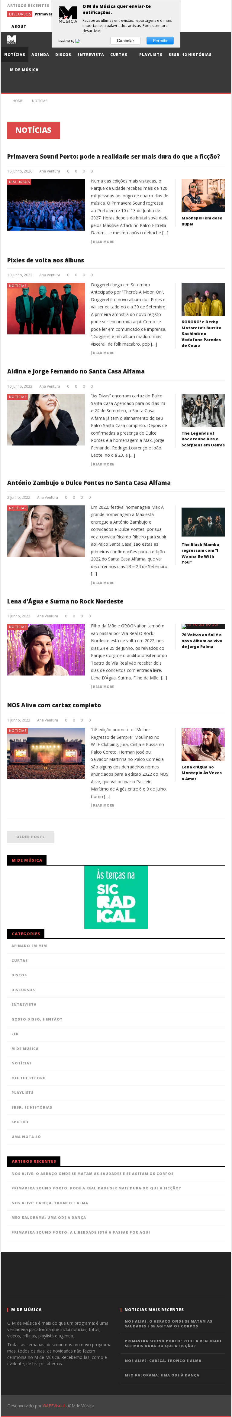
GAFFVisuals (55, 1406)
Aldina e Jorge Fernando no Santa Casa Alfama (76, 371)
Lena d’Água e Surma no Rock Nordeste (65, 601)
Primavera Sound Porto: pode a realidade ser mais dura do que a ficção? (113, 156)
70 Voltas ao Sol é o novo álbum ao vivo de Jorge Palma (202, 640)
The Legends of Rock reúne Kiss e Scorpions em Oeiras (203, 439)
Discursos (20, 14)
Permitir (160, 40)
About (19, 26)
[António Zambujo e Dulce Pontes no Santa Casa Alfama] (46, 531)
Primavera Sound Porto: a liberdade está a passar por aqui (80, 1232)
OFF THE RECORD (28, 1078)
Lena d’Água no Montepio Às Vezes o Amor (202, 772)
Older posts (30, 836)
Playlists (150, 54)
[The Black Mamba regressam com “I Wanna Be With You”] (203, 522)
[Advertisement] (116, 1273)
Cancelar (125, 40)
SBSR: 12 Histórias (190, 54)
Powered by (66, 41)
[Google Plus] (196, 26)
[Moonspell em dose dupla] (203, 195)
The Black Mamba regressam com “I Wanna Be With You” (200, 553)
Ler (15, 1033)
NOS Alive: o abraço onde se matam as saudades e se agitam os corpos (92, 1173)
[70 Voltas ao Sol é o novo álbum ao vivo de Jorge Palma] (203, 626)
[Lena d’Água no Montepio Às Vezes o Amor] (203, 744)
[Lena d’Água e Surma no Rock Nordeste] (46, 650)
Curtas (118, 54)
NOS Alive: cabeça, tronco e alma (49, 1203)
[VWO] (81, 41)
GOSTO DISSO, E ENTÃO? (37, 1019)
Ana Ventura (49, 171)
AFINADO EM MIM (29, 945)
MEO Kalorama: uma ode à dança (48, 1217)
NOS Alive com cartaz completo (54, 705)
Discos (63, 54)
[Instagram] (219, 26)
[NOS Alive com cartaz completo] (46, 753)
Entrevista (90, 54)
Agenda (40, 54)
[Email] (208, 26)
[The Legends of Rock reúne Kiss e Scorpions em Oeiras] (203, 410)
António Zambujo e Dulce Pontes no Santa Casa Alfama (89, 483)
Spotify (20, 1121)
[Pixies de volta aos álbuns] (46, 308)
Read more (103, 242)
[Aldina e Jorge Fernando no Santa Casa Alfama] (46, 419)
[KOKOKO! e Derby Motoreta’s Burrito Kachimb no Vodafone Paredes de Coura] (203, 299)
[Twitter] (185, 26)
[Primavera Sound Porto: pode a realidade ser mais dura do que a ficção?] (46, 205)
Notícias (14, 54)
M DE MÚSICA (25, 1048)
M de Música (24, 69)
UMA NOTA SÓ (26, 1136)
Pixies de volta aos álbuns (45, 260)
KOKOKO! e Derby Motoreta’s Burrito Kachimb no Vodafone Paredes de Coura (201, 333)
